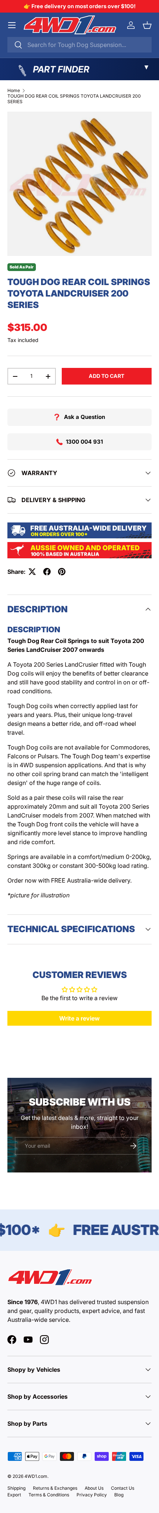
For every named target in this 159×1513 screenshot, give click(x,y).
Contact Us (122, 1488)
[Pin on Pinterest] (61, 571)
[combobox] (79, 45)
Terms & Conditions (48, 1494)
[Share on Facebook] (47, 571)
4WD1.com (35, 1476)
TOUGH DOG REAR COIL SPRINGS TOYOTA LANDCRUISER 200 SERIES (74, 98)
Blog (119, 1494)
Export (14, 1494)
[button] (147, 25)
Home (13, 90)
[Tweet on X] (32, 571)
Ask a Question (84, 416)
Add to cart (106, 376)
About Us (94, 1488)
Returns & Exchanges (55, 1488)
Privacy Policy (92, 1494)
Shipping (16, 1488)
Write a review (79, 1018)
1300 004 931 (84, 441)
